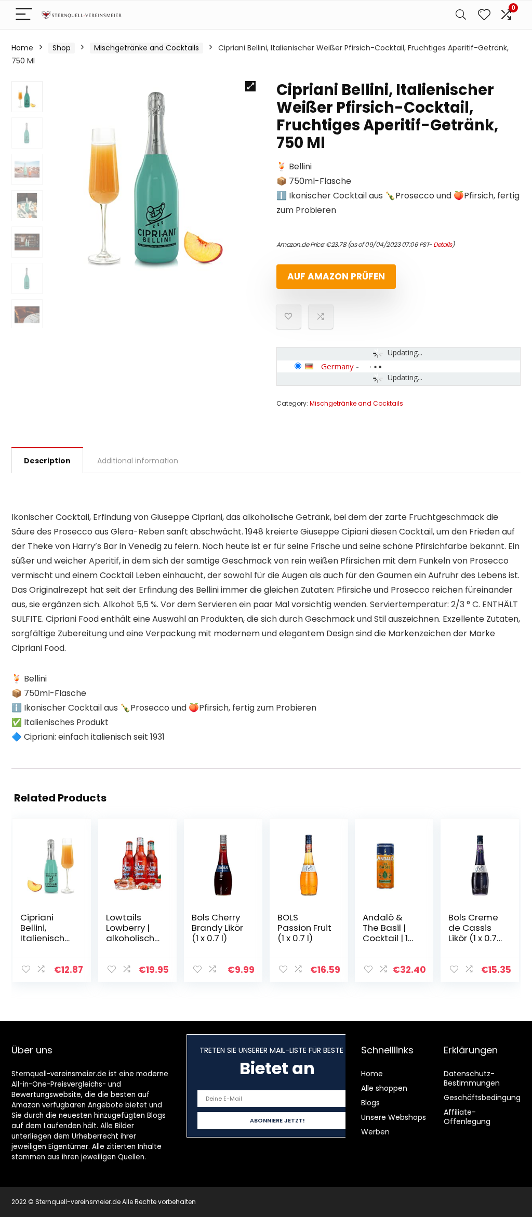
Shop (61, 48)
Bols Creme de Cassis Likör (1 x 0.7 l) (473, 933)
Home (22, 48)
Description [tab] (47, 461)
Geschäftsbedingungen (487, 1097)
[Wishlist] (484, 14)
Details (442, 244)
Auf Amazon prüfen (336, 276)
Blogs (370, 1103)
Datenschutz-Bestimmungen (472, 1078)
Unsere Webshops (393, 1117)
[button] (250, 86)
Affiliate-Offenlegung (467, 1117)
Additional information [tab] (137, 461)
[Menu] (23, 15)
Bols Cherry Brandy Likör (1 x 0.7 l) (217, 927)
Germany (337, 366)
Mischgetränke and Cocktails (146, 48)
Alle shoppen (384, 1088)
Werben (375, 1132)
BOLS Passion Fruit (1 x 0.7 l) (304, 927)
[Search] (460, 15)
